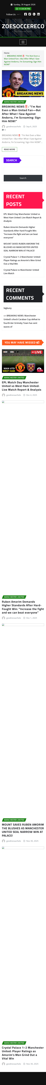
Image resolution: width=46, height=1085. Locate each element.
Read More (9, 149)
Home (6, 53)
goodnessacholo (13, 126)
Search (11, 160)
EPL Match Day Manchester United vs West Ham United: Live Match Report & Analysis (22, 217)
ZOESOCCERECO (23, 26)
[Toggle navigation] (23, 42)
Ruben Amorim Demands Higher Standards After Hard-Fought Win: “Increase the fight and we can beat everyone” (23, 607)
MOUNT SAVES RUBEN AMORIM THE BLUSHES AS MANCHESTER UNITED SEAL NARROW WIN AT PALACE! (21, 247)
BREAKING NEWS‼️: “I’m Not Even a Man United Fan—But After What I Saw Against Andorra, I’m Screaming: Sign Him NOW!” (21, 114)
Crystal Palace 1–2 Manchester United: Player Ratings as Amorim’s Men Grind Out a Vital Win (22, 260)
